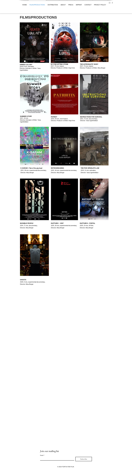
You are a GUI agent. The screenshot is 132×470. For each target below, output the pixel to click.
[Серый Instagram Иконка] (110, 3)
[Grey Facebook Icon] (112, 3)
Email (42, 455)
